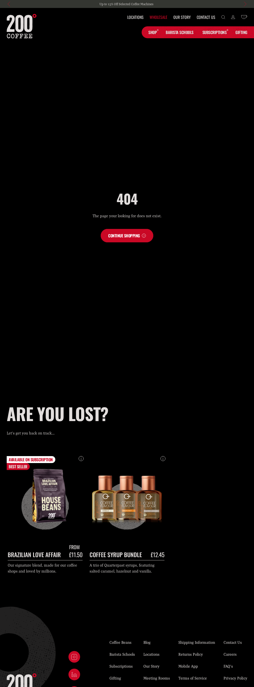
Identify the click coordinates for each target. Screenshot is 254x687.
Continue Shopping (124, 236)
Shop (152, 32)
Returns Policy (190, 654)
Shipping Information (196, 642)
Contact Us (206, 17)
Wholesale (158, 17)
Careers (230, 654)
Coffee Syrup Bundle (116, 554)
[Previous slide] (9, 3)
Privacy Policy (235, 678)
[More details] (81, 458)
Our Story (182, 17)
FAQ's (228, 666)
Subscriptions (214, 32)
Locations (135, 17)
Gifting (115, 678)
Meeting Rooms (156, 678)
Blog (147, 642)
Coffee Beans (120, 642)
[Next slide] (244, 3)
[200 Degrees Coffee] (21, 26)
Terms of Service (192, 678)
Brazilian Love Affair (34, 554)
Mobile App (188, 666)
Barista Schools (122, 654)
